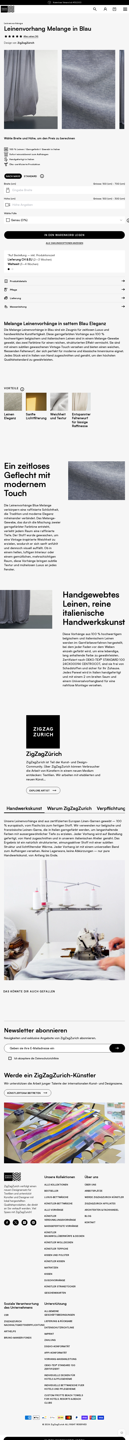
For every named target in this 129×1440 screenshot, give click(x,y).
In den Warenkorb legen (64, 235)
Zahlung (50, 1340)
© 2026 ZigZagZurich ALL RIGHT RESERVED (64, 1424)
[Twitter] (16, 1224)
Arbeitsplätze (93, 1190)
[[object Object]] (42, 176)
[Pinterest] (33, 1224)
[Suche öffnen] (95, 9)
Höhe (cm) (9, 198)
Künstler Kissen (54, 1261)
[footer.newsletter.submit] (117, 1048)
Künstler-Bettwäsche (58, 1203)
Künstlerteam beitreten (24, 1092)
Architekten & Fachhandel (102, 1210)
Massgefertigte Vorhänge (61, 1226)
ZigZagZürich (25, 42)
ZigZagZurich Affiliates (100, 1203)
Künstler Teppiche (56, 1248)
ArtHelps (10, 1331)
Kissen (48, 1274)
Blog (88, 1216)
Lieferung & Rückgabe (58, 1321)
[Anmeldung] (105, 9)
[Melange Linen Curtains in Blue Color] (31, 89)
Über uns (90, 1184)
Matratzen (51, 1267)
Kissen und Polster (56, 1255)
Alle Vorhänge (53, 1210)
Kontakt (90, 1222)
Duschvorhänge (54, 1280)
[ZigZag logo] (7, 9)
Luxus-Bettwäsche (56, 1197)
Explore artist (39, 790)
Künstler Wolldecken (58, 1242)
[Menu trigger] (125, 9)
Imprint (49, 1334)
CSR (6, 1315)
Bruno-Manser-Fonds (17, 1337)
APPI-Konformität (55, 1352)
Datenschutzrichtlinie (59, 1327)
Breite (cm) (10, 183)
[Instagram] (25, 1224)
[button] (114, 9)
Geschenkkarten (55, 1292)
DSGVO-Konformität (57, 1346)
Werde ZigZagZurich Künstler (104, 1197)
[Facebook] (7, 1224)
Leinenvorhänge (13, 23)
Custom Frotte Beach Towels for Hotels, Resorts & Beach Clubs (63, 1399)
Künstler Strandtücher (60, 1286)
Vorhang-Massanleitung (60, 1359)
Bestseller (51, 1190)
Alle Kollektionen (56, 1184)
